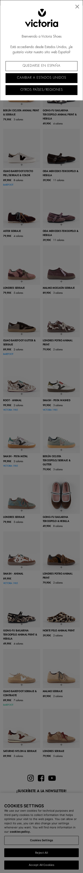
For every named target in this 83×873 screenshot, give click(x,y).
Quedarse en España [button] (41, 65)
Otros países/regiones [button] (41, 89)
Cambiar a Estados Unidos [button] (41, 77)
